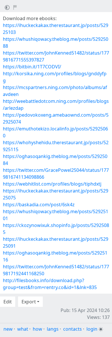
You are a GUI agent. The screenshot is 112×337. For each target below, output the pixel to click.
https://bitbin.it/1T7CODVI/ (32, 66)
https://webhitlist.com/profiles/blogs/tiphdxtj (52, 184)
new (8, 329)
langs (53, 329)
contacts (72, 329)
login (91, 329)
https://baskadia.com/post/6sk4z (39, 204)
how (37, 329)
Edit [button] (7, 302)
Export (29, 302)
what (22, 329)
